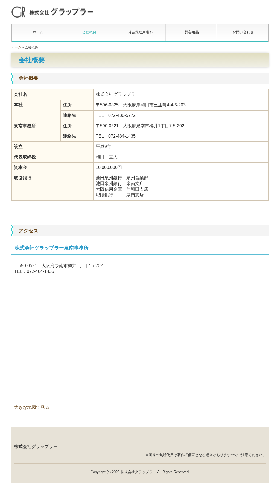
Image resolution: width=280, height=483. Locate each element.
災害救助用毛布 (140, 32)
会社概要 (89, 32)
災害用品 (192, 32)
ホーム (38, 32)
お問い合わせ (243, 32)
